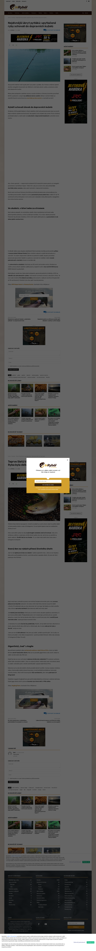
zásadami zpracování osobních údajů (49, 489)
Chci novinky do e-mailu (48, 484)
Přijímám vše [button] (90, 942)
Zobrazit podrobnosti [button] (79, 942)
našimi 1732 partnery (12, 936)
